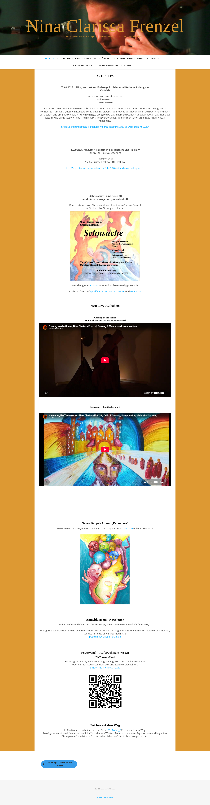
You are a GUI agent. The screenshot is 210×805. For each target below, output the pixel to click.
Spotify (94, 291)
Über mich (107, 58)
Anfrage (128, 528)
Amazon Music (107, 291)
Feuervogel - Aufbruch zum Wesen (60, 764)
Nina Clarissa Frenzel (105, 26)
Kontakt (128, 65)
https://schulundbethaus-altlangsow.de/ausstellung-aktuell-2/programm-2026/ (105, 126)
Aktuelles (50, 58)
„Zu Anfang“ (114, 730)
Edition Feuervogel (83, 65)
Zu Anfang (65, 58)
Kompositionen (125, 58)
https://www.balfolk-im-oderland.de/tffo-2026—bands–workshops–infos (105, 168)
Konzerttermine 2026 (86, 58)
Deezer (121, 291)
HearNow (135, 291)
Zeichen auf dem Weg (108, 65)
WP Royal (111, 789)
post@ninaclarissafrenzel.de (105, 636)
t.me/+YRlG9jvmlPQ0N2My (105, 667)
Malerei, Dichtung (146, 58)
